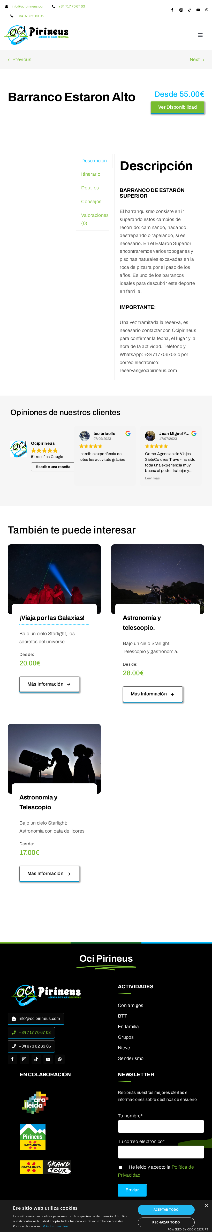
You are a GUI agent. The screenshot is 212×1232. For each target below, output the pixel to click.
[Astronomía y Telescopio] (54, 727)
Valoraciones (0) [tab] (95, 219)
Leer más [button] (152, 478)
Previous (21, 59)
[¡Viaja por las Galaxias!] (54, 548)
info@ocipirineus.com (28, 6)
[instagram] (181, 10)
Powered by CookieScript (188, 1229)
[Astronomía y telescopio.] (157, 548)
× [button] (206, 1206)
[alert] (106, 1216)
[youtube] (198, 10)
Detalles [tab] (90, 187)
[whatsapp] (206, 10)
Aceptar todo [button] (166, 1209)
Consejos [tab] (91, 201)
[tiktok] (189, 10)
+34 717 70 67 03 (71, 6)
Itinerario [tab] (90, 174)
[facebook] (172, 10)
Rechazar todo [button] (166, 1222)
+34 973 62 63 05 (30, 16)
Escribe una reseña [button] (53, 467)
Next (195, 59)
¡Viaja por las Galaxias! (52, 617)
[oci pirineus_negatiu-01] (46, 986)
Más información (55, 1226)
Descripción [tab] (94, 160)
